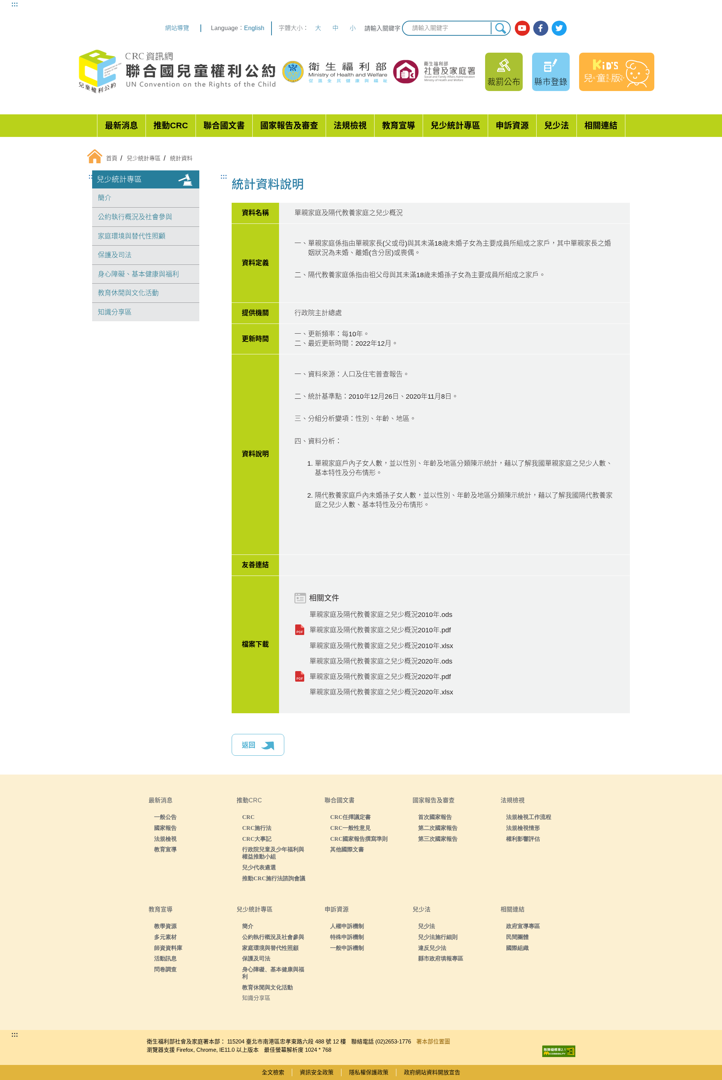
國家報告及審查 (289, 125)
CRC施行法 (257, 828)
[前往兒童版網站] (616, 72)
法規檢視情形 (523, 828)
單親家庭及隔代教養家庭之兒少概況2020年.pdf (380, 677)
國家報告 (165, 828)
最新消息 (121, 125)
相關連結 (600, 125)
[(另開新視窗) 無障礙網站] (558, 1049)
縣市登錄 (550, 82)
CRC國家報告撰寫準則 (359, 839)
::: (14, 4)
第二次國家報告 (438, 828)
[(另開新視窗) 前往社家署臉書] (540, 28)
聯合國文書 (224, 125)
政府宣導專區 (523, 926)
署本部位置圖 (433, 1041)
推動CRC (170, 125)
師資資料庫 (168, 948)
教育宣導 (398, 125)
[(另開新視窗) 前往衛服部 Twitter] (559, 28)
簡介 (104, 198)
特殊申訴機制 (347, 937)
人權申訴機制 (347, 926)
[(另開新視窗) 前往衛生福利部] (335, 72)
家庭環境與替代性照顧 (131, 236)
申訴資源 (512, 125)
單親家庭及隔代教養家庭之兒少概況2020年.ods (380, 661)
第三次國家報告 (438, 839)
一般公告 (165, 817)
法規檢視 (350, 125)
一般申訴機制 (347, 948)
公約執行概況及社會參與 (135, 217)
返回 (249, 745)
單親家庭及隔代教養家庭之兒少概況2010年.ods (380, 614)
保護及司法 (115, 255)
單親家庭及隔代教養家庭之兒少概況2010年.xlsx (381, 646)
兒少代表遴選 (259, 867)
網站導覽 (177, 28)
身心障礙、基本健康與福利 (138, 274)
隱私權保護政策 (368, 1072)
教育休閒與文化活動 (128, 293)
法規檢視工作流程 (528, 817)
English (254, 28)
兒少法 (556, 125)
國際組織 (517, 948)
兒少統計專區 (455, 125)
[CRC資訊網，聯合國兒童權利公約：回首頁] (176, 71)
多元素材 (165, 937)
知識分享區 (115, 312)
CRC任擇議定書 (350, 817)
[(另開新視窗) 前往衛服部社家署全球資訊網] (434, 71)
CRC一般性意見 (350, 828)
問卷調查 (165, 969)
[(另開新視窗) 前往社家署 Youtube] (522, 28)
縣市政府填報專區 (440, 958)
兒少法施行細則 (438, 937)
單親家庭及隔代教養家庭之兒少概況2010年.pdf (380, 630)
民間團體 (517, 937)
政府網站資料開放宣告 (432, 1072)
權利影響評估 (523, 839)
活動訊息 (165, 958)
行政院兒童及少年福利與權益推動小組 (273, 852)
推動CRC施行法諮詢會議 (273, 878)
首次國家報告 (435, 817)
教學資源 (165, 926)
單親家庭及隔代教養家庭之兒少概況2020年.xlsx (381, 692)
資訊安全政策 (317, 1072)
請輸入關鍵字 (382, 28)
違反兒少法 (432, 948)
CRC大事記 (257, 839)
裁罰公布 (503, 82)
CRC (248, 817)
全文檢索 (273, 1072)
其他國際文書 (347, 849)
